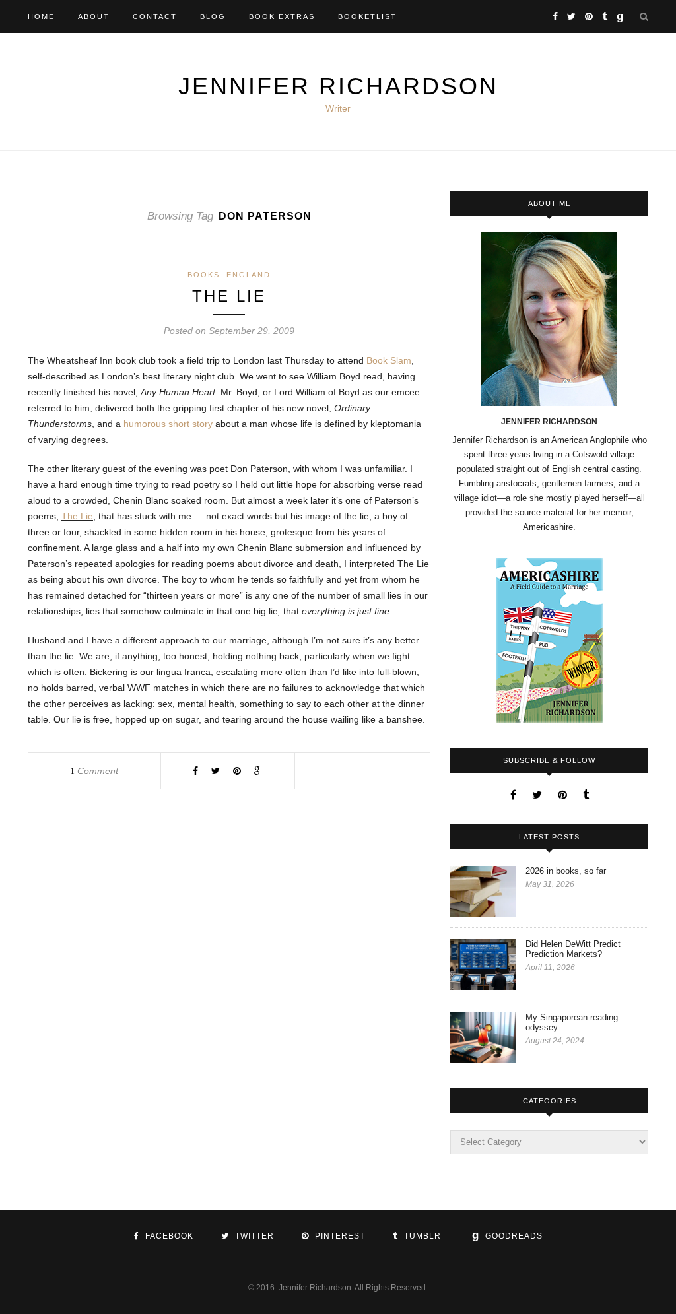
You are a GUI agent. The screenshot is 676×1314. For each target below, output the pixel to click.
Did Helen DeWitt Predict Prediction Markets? (573, 949)
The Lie (229, 296)
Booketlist (367, 16)
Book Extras (282, 16)
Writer (338, 108)
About (94, 16)
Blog (213, 16)
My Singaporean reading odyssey (571, 1022)
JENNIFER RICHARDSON (338, 86)
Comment (94, 771)
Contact (155, 16)
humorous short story (168, 423)
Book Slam (388, 360)
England (248, 275)
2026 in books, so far (565, 871)
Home (41, 16)
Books (203, 275)
